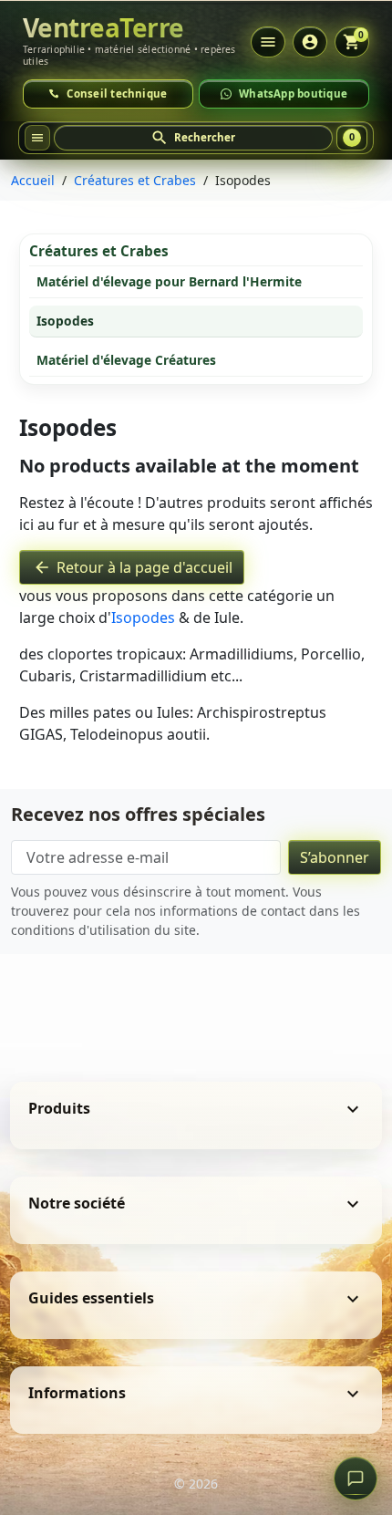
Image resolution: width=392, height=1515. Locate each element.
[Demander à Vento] (355, 1478)
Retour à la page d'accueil (132, 567)
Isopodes (65, 320)
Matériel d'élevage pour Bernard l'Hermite (169, 281)
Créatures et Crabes (99, 251)
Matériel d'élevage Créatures (126, 359)
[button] (194, 137)
